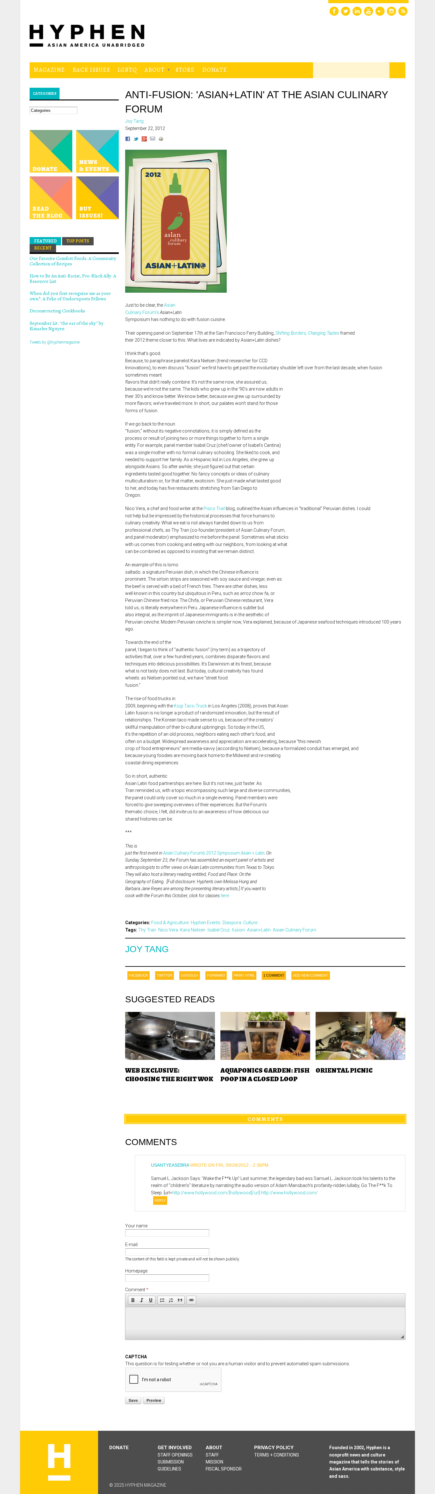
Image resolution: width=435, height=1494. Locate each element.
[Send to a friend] (152, 139)
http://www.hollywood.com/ (289, 1192)
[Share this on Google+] (144, 139)
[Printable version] (160, 139)
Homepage (136, 1270)
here (225, 895)
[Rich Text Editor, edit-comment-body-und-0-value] (265, 1319)
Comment (136, 1289)
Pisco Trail (214, 508)
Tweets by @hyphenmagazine (55, 342)
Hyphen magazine (59, 1462)
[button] (132, 1300)
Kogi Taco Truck (190, 705)
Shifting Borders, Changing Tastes (307, 333)
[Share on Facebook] (127, 139)
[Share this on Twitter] (136, 139)
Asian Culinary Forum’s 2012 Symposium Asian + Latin (213, 853)
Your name (136, 1225)
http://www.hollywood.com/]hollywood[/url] (216, 1192)
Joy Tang (147, 949)
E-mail (131, 1244)
